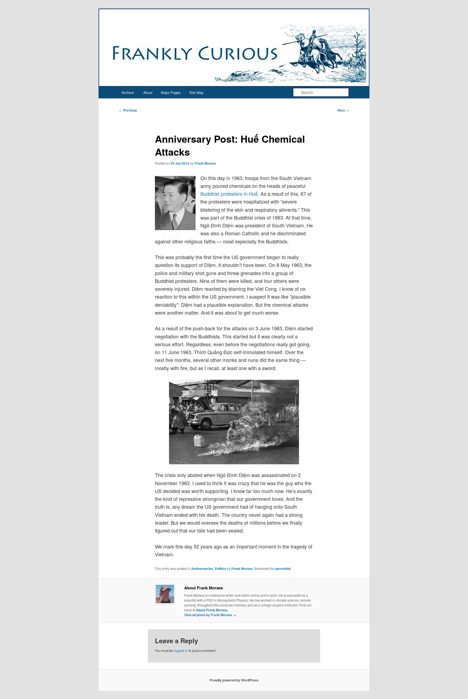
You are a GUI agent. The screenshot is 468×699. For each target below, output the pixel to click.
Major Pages (171, 92)
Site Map (196, 92)
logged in (181, 650)
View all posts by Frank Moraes (210, 614)
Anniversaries (202, 568)
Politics (220, 568)
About (147, 92)
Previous (128, 110)
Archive (128, 92)
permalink (283, 568)
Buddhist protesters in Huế (229, 193)
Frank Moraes (205, 163)
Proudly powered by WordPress (234, 680)
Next (343, 110)
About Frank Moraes (211, 609)
